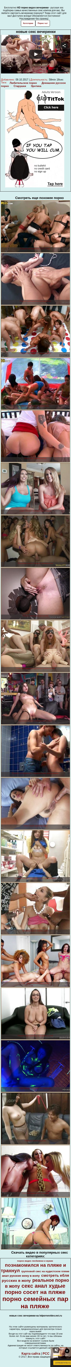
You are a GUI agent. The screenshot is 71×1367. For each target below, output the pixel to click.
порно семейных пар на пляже (35, 1302)
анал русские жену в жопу (21, 1275)
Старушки (20, 86)
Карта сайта (30, 1353)
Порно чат (43, 23)
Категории (28, 23)
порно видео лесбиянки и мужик (35, 1261)
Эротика (36, 86)
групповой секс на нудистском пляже (45, 1271)
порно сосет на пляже (35, 1292)
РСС (46, 1353)
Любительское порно (23, 82)
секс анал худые (43, 1286)
